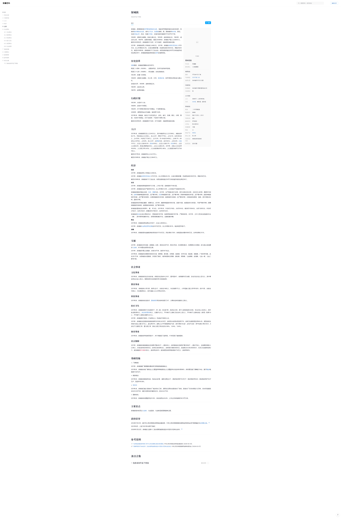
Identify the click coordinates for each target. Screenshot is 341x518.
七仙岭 (134, 247)
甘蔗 (160, 194)
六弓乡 (150, 31)
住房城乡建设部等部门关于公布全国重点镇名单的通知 (148, 444)
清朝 (132, 65)
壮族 (172, 143)
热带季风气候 (196, 77)
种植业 (194, 133)
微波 (208, 369)
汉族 (180, 141)
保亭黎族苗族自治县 (150, 29)
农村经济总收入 (173, 45)
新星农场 (161, 78)
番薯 (153, 192)
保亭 (156, 53)
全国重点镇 (203, 423)
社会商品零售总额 (147, 226)
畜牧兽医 (154, 300)
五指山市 (137, 34)
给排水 (135, 385)
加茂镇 (156, 31)
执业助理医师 (146, 312)
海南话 (194, 101)
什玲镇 (150, 34)
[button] (171, 462)
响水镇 (174, 31)
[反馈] (337, 514)
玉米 (149, 192)
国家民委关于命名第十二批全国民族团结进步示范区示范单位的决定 (152, 446)
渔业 (138, 214)
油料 (135, 194)
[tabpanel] (171, 228)
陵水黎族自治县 (139, 31)
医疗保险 (142, 350)
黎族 (157, 141)
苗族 (151, 143)
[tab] (132, 23)
